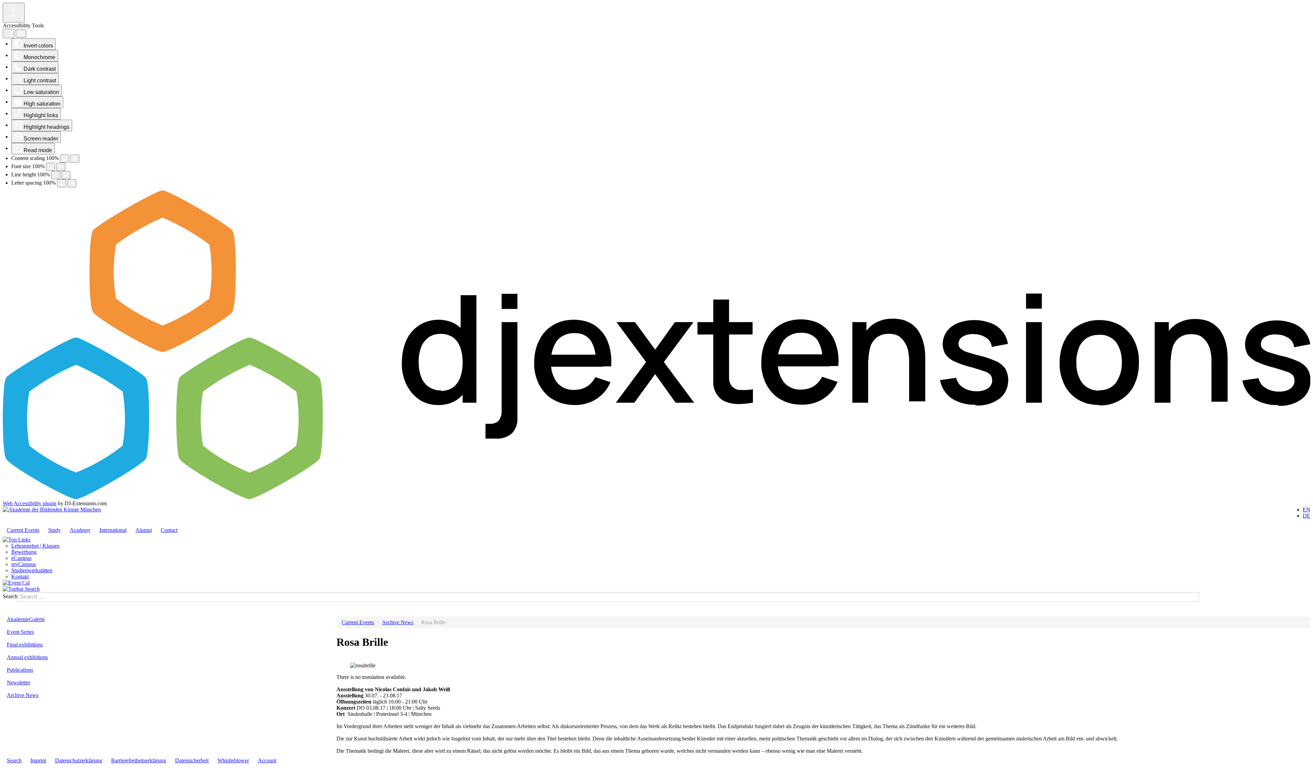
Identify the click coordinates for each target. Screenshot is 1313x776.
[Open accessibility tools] (14, 13)
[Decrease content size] (64, 159)
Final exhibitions (25, 644)
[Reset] (8, 33)
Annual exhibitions (27, 657)
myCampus (23, 564)
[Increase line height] (66, 175)
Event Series (20, 632)
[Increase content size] (74, 159)
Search (10, 596)
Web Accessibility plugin (29, 503)
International (113, 530)
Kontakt (20, 576)
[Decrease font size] (50, 167)
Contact (169, 530)
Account (267, 760)
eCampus (21, 558)
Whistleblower (233, 760)
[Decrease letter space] (61, 183)
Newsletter (18, 682)
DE (1306, 516)
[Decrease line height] (55, 175)
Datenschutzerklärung (78, 760)
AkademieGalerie (26, 619)
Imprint (38, 760)
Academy (80, 530)
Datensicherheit (192, 760)
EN (1306, 509)
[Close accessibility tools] (21, 33)
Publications (20, 670)
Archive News (22, 695)
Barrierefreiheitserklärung (138, 760)
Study (54, 530)
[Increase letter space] (71, 183)
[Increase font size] (60, 167)
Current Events (23, 530)
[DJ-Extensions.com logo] (656, 497)
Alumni (143, 530)
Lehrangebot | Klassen (35, 546)
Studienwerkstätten (31, 570)
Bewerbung (24, 552)
